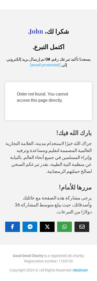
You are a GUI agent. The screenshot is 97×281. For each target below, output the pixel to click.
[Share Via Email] (81, 227)
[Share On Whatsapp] (64, 227)
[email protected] (45, 64)
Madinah (80, 270)
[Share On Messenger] (30, 227)
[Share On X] (47, 227)
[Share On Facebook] (12, 227)
